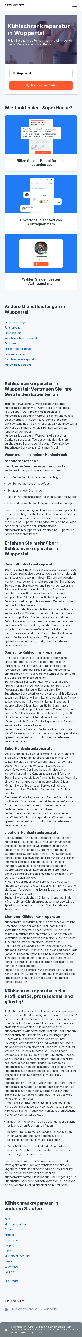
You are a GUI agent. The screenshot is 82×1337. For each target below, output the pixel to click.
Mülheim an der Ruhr (17, 1256)
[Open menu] (74, 5)
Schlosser (11, 343)
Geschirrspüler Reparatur (20, 359)
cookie (40, 1332)
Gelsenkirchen (14, 1229)
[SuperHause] (14, 5)
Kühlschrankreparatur (18, 364)
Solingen (10, 1271)
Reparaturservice (16, 354)
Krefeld (9, 1234)
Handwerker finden (44, 85)
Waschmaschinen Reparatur (22, 338)
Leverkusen (12, 1266)
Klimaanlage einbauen (18, 348)
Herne (8, 1261)
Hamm (8, 1250)
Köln (7, 1218)
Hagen (9, 1245)
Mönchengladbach (16, 1224)
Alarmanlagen (13, 332)
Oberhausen (12, 1240)
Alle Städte (11, 1280)
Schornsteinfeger (16, 322)
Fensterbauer (13, 327)
